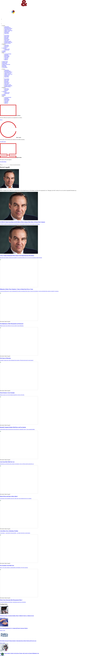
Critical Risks (6, 26)
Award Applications (7, 53)
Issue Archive (6, 89)
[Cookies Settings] (2, 654)
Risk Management (7, 27)
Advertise (3, 50)
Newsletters (6, 54)
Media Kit (6, 59)
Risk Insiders (6, 32)
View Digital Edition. (3, 161)
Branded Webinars (7, 43)
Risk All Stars (6, 36)
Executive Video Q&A (8, 42)
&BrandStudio (6, 55)
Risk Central (6, 37)
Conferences (4, 91)
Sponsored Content (7, 41)
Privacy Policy (6, 56)
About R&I (6, 57)
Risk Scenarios (6, 39)
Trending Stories (5, 61)
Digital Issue (6, 45)
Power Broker (6, 35)
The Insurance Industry (8, 28)
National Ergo (6, 49)
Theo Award (6, 40)
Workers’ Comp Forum (8, 30)
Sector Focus (6, 33)
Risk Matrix (6, 38)
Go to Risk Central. (3, 141)
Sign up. (1, 119)
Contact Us (6, 58)
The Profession (4, 67)
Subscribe (4, 51)
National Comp (7, 31)
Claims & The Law (7, 29)
